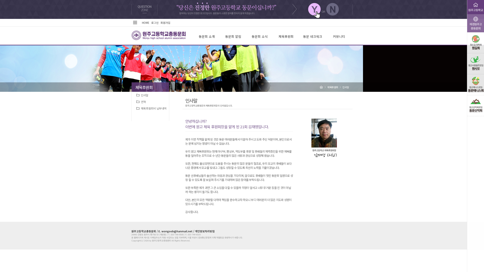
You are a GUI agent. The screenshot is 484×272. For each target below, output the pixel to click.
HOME (145, 23)
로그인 (155, 23)
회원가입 (165, 23)
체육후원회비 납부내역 (153, 108)
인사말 (144, 95)
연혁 (143, 102)
